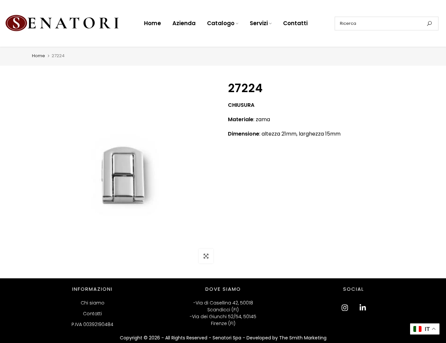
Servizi (259, 23)
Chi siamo (92, 303)
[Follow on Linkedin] (363, 308)
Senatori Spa (228, 338)
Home (152, 23)
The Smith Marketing (303, 338)
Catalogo (220, 23)
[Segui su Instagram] (345, 308)
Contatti (295, 23)
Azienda (184, 23)
